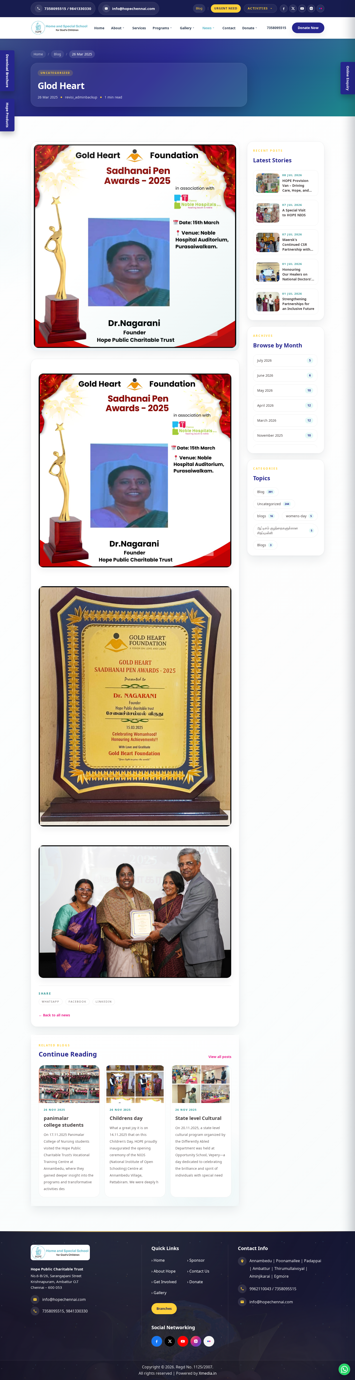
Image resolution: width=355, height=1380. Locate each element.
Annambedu (260, 1260)
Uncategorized (55, 73)
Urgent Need (226, 8)
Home (99, 28)
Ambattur (261, 1268)
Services (139, 28)
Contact (228, 28)
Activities (258, 8)
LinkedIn (104, 1001)
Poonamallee (288, 1260)
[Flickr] (320, 8)
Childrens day (126, 1118)
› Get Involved (164, 1281)
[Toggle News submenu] (215, 27)
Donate (248, 28)
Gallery (186, 28)
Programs (161, 28)
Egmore (281, 1276)
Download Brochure (7, 70)
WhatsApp (50, 1001)
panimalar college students (64, 1121)
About (116, 28)
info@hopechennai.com (64, 1299)
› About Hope (163, 1271)
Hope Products (7, 115)
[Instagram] (311, 8)
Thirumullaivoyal (289, 1268)
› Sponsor (196, 1260)
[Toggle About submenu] (125, 27)
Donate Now (308, 27)
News (207, 28)
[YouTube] (302, 8)
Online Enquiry (348, 78)
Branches (164, 1308)
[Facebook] (284, 8)
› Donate (195, 1281)
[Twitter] (293, 8)
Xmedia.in (208, 1373)
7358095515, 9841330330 (65, 1311)
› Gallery (158, 1292)
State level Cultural (198, 1118)
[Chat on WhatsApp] (344, 1369)
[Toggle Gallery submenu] (195, 27)
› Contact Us (198, 1271)
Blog (199, 8)
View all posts (219, 1056)
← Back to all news (54, 1015)
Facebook (77, 1001)
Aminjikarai (259, 1276)
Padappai (312, 1260)
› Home (158, 1260)
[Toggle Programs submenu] (172, 27)
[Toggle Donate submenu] (258, 27)
